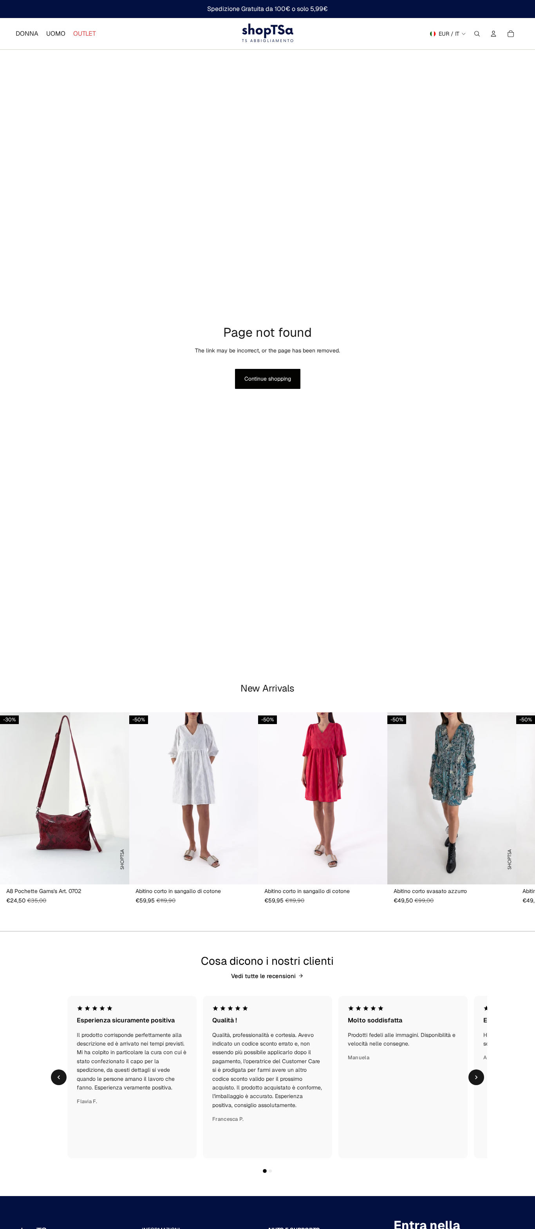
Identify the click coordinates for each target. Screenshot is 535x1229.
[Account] (493, 33)
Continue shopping (267, 378)
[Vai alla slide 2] (270, 1171)
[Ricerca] (477, 33)
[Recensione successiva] (476, 1077)
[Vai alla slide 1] (265, 1171)
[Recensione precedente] (59, 1077)
